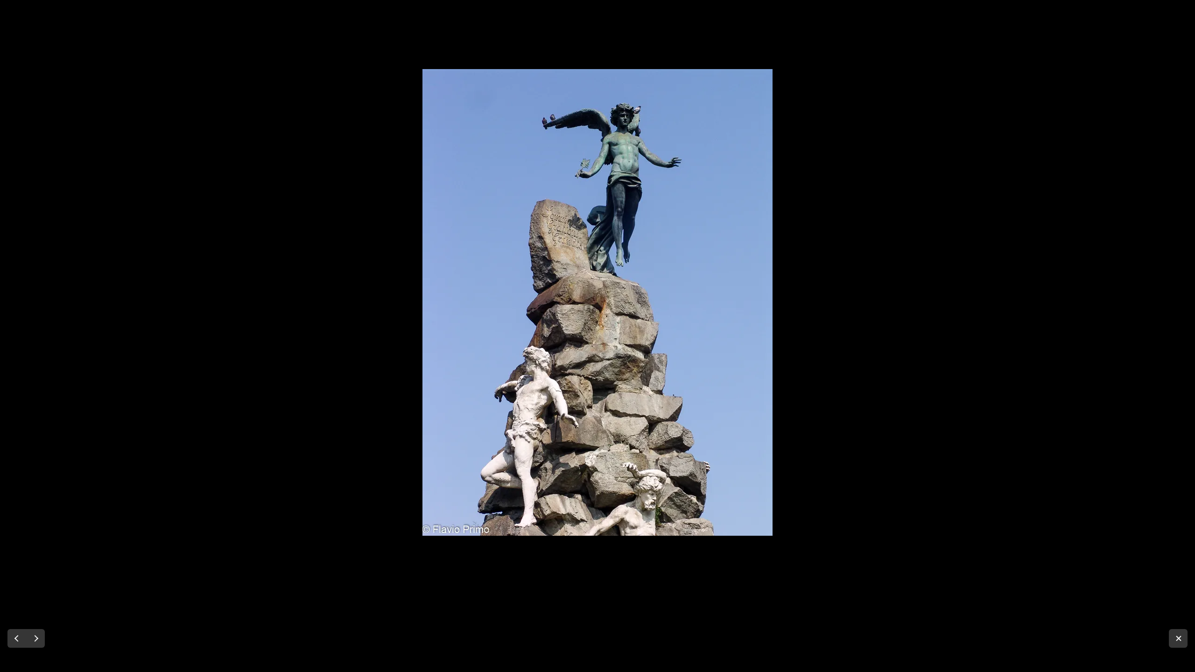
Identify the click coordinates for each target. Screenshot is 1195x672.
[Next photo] (35, 638)
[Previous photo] (16, 638)
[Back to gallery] (1178, 638)
